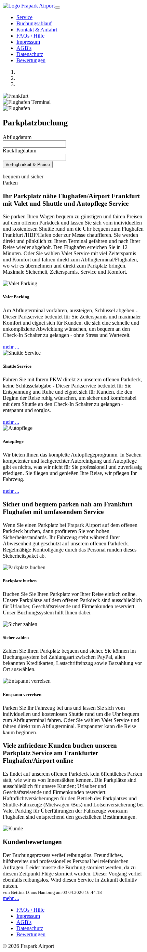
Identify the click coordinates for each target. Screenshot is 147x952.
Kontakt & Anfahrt (36, 29)
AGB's (23, 48)
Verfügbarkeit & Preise (27, 164)
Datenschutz (29, 54)
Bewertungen (30, 60)
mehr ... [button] (11, 347)
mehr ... (11, 898)
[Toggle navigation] (57, 7)
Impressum (28, 42)
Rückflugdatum (19, 150)
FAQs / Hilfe (30, 36)
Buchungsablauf (34, 23)
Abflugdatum (17, 137)
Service (24, 17)
